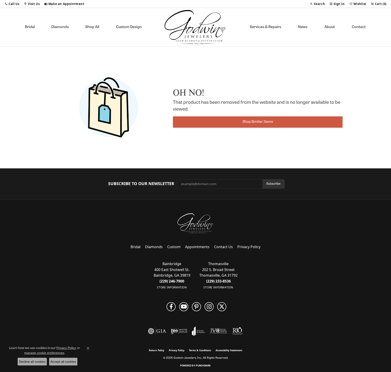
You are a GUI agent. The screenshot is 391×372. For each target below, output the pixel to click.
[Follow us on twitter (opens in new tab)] (221, 306)
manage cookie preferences (44, 353)
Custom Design (129, 27)
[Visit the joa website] (198, 331)
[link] (64, 4)
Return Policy (156, 350)
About (329, 27)
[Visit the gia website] (157, 331)
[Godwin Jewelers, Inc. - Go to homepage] (195, 223)
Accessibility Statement (229, 350)
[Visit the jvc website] (218, 331)
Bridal (30, 27)
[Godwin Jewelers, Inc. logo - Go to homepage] (196, 27)
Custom (174, 246)
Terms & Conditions (200, 350)
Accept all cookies (63, 361)
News (303, 27)
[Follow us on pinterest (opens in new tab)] (196, 306)
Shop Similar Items (258, 122)
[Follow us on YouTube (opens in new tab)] (183, 306)
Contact (359, 27)
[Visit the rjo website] (237, 331)
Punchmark (203, 366)
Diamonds (60, 27)
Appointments (197, 246)
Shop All (92, 27)
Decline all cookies (32, 361)
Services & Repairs (265, 27)
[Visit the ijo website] (179, 331)
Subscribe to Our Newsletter (141, 183)
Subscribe (273, 183)
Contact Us (223, 246)
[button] (12, 4)
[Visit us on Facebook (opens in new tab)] (171, 306)
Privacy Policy (248, 246)
